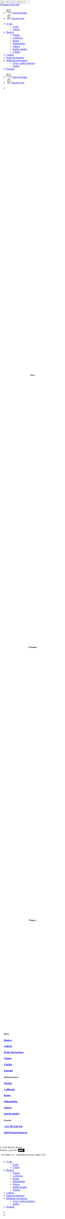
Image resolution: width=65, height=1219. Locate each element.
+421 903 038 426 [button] (13, 1126)
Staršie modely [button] (12, 1113)
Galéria (10, 1192)
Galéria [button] (8, 1046)
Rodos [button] (7, 1095)
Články (16, 1167)
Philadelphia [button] (10, 1101)
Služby (16, 1204)
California (18, 1175)
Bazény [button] (8, 1040)
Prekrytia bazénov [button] (14, 1052)
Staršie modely (20, 1187)
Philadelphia (19, 1181)
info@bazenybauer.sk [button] (15, 1132)
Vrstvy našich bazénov (24, 1201)
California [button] (9, 1089)
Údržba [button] (8, 1064)
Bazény (10, 1170)
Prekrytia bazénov (15, 1195)
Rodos (16, 1178)
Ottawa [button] (8, 1107)
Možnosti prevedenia (16, 1198)
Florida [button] (8, 1083)
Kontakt (10, 1207)
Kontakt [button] (8, 1070)
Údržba (16, 1190)
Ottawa (16, 1184)
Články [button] (8, 1058)
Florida (16, 1173)
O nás (9, 1161)
